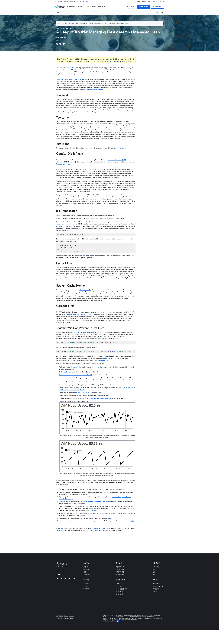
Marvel (64, 401)
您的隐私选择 (113, 621)
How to (68, 28)
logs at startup (108, 358)
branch (88, 501)
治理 (154, 569)
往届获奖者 (156, 584)
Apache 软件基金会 (147, 618)
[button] (160, 23)
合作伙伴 (144, 1)
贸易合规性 (119, 591)
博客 (58, 12)
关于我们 (137, 1)
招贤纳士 (86, 584)
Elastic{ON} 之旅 (158, 586)
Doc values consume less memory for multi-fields (75, 375)
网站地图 (71, 616)
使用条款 (61, 616)
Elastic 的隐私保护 (121, 589)
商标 (57, 616)
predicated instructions (99, 501)
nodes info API (102, 360)
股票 (154, 574)
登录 (162, 1)
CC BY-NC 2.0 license (99, 528)
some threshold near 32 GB (117, 160)
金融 (154, 572)
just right (122, 148)
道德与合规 (119, 594)
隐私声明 (66, 616)
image (61, 528)
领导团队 (86, 569)
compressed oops (64, 164)
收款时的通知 (106, 621)
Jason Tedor (62, 37)
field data (74, 367)
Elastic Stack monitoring (112, 61)
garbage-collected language (71, 79)
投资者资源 (156, 567)
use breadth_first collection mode (99, 398)
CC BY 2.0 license (95, 530)
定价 (99, 6)
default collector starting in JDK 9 (79, 314)
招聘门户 (86, 586)
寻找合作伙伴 (120, 567)
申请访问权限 (120, 572)
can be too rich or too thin (94, 90)
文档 (103, 6)
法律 (117, 584)
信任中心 (118, 586)
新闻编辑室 (86, 574)
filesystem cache (85, 290)
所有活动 (155, 591)
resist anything (70, 68)
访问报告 (87, 1)
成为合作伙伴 (120, 574)
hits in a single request (82, 393)
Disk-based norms (65, 372)
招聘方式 (86, 589)
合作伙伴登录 (120, 569)
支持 (149, 1)
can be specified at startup (80, 332)
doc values (95, 367)
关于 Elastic (87, 567)
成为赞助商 (156, 589)
